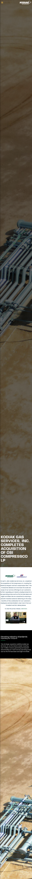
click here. (24, 608)
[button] (2, 2)
